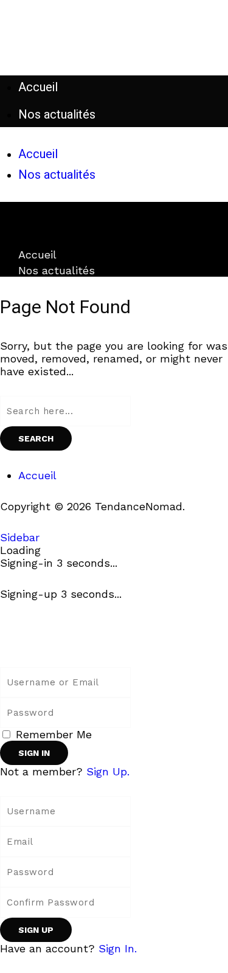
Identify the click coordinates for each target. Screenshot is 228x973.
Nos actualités (56, 270)
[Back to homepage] (48, 641)
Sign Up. (108, 771)
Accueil (37, 254)
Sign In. (117, 948)
